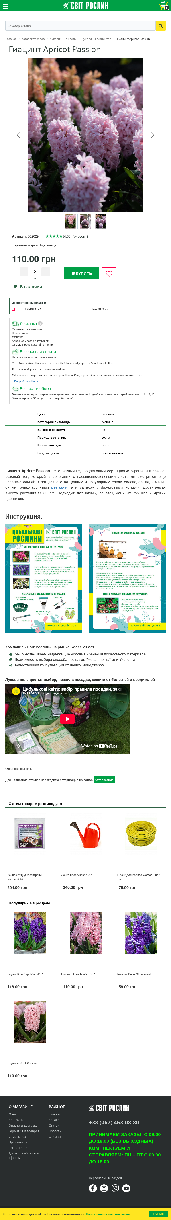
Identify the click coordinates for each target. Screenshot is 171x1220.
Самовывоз (17, 1136)
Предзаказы (18, 1142)
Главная (55, 1114)
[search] (161, 26)
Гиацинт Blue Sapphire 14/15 (24, 974)
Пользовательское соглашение (108, 1214)
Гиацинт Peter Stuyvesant (134, 974)
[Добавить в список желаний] (109, 273)
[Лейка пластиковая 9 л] (85, 841)
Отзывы (55, 1136)
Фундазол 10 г (33, 308)
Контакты (16, 1120)
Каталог (55, 1120)
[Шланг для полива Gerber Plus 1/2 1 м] (141, 841)
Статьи (54, 1125)
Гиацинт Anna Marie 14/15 (78, 974)
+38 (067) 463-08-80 (114, 1122)
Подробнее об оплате (28, 381)
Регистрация (18, 1148)
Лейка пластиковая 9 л (76, 875)
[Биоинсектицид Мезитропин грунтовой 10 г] (30, 841)
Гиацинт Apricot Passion (21, 1063)
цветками (59, 487)
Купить (83, 273)
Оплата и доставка (23, 1125)
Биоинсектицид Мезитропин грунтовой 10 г (24, 877)
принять (158, 1214)
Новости (55, 1131)
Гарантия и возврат (24, 1131)
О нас (13, 1114)
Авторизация (104, 779)
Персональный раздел (105, 1177)
